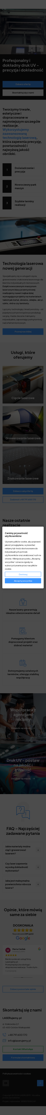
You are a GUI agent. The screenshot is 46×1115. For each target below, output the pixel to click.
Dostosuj (23, 574)
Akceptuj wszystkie (23, 581)
